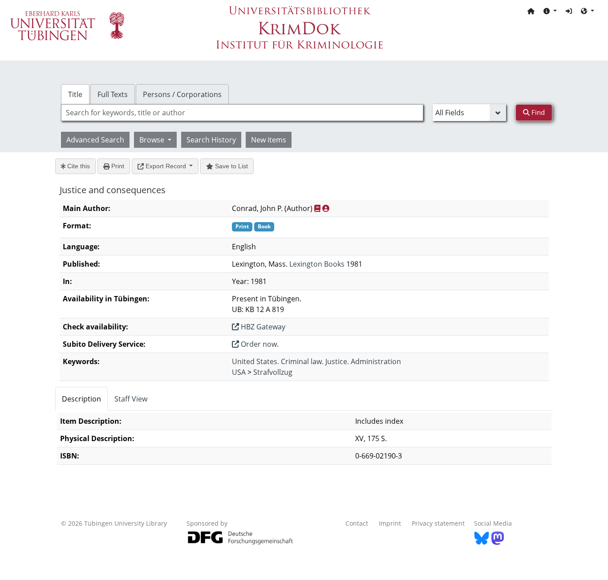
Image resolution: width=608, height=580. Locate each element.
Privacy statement (438, 523)
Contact (356, 523)
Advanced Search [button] (95, 140)
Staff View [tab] (130, 399)
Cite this (77, 166)
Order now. (259, 344)
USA (239, 372)
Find (537, 112)
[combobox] (242, 112)
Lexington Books (317, 264)
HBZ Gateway (262, 327)
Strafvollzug (272, 372)
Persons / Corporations (182, 94)
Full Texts (112, 94)
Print (116, 166)
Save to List (230, 166)
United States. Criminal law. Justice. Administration (316, 361)
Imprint (390, 523)
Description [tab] (81, 399)
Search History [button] (211, 140)
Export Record (166, 166)
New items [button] (268, 140)
